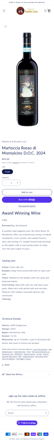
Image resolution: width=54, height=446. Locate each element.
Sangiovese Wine (28, 356)
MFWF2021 (18, 354)
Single (7, 172)
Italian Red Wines (19, 351)
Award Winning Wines (40, 349)
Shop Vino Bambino (8, 359)
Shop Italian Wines (41, 356)
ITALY (28, 351)
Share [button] (7, 365)
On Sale (39, 354)
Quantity (5, 177)
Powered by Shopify (37, 439)
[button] (4, 10)
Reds (19, 356)
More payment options (27, 206)
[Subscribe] (46, 413)
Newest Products (29, 354)
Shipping (15, 162)
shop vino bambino (22, 439)
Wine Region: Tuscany (23, 359)
